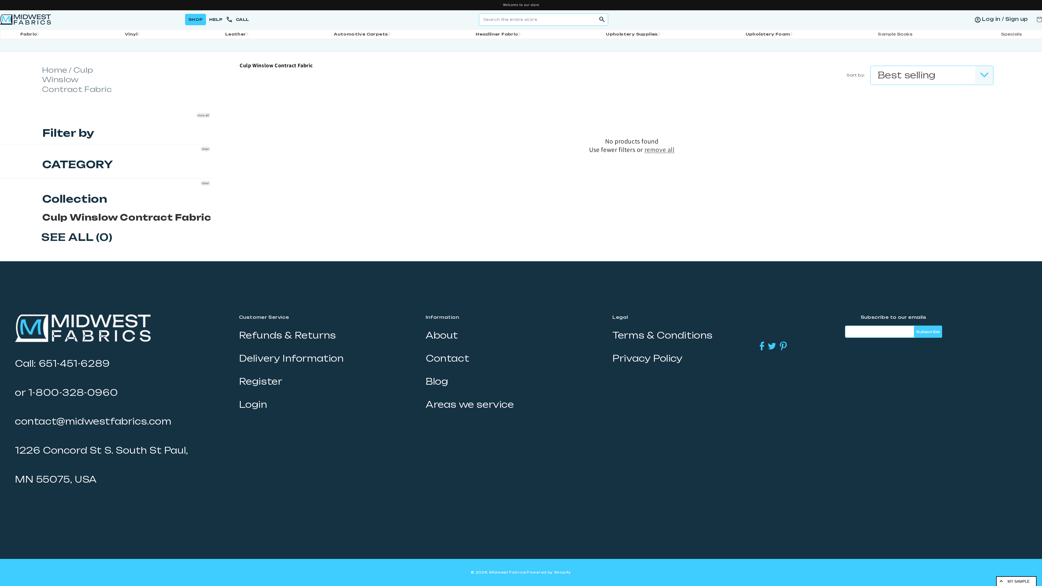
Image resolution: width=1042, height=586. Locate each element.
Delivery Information (291, 358)
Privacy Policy (647, 358)
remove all (659, 149)
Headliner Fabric (497, 34)
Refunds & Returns (287, 335)
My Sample (1019, 581)
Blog (437, 381)
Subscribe (928, 331)
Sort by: (856, 75)
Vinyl (131, 34)
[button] (28, 34)
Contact (447, 358)
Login (253, 404)
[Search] (602, 20)
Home (55, 70)
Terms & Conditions (662, 335)
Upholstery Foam (768, 34)
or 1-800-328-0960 (66, 392)
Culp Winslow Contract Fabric (126, 217)
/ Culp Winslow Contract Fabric (77, 79)
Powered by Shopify (549, 572)
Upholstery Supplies (632, 34)
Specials (1011, 34)
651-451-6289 (74, 363)
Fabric (28, 34)
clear (205, 149)
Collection (74, 199)
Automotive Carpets (361, 34)
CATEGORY (77, 164)
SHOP (195, 19)
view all (203, 115)
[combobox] (543, 20)
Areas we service (470, 404)
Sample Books (895, 34)
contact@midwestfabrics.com (93, 421)
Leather (235, 34)
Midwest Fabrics (507, 572)
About (442, 335)
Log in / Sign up (1005, 19)
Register (260, 381)
